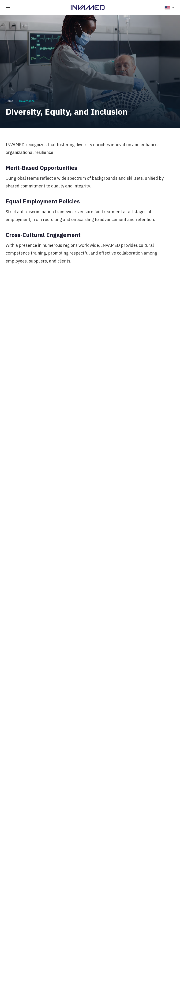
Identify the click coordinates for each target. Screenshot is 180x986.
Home (9, 101)
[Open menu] (8, 7)
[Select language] (169, 7)
